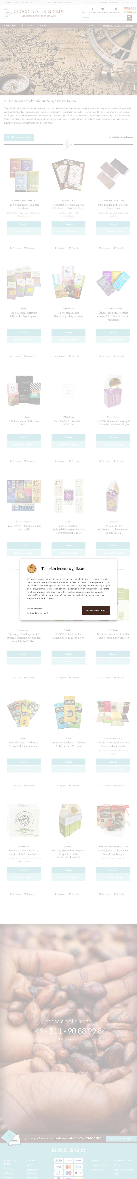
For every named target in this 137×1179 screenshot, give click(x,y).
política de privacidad (84, 592)
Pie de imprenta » (35, 608)
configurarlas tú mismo (45, 592)
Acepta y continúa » (96, 610)
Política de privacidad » (38, 612)
